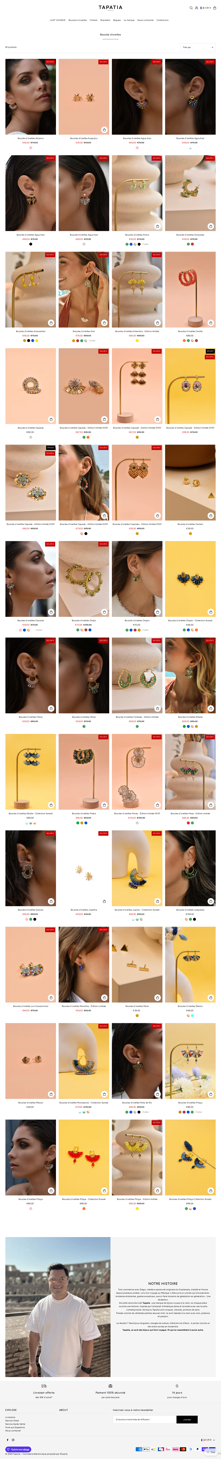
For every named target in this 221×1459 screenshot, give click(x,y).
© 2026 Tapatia (13, 1454)
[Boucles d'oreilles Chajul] (84, 579)
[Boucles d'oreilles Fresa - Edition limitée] (190, 772)
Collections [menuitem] (162, 20)
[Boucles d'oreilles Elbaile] (190, 675)
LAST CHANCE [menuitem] (58, 20)
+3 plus (38, 630)
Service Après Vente (15, 1424)
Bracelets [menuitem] (105, 20)
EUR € (207, 8)
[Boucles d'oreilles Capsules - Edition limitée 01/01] (137, 483)
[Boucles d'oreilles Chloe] (30, 675)
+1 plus (145, 244)
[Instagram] (13, 1440)
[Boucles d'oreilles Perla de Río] (137, 1061)
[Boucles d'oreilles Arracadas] (190, 193)
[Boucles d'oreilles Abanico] (30, 97)
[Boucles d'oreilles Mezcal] (30, 1061)
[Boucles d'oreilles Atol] (84, 290)
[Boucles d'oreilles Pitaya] (190, 1061)
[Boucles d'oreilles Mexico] (190, 965)
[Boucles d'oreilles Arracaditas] (30, 290)
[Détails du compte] (196, 7)
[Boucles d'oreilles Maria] (137, 965)
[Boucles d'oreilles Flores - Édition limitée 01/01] (137, 772)
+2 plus (91, 340)
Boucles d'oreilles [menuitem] (78, 20)
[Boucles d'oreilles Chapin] (137, 579)
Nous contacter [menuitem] (146, 20)
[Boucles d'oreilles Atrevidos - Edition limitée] (137, 290)
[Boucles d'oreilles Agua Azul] (137, 97)
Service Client (12, 1420)
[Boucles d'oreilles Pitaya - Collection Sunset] (84, 1158)
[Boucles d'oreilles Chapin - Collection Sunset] (190, 579)
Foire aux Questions (15, 1427)
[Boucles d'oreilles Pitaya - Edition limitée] (137, 1158)
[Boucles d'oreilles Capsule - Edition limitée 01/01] (84, 386)
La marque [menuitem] (129, 20)
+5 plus (198, 1112)
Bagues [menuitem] (117, 20)
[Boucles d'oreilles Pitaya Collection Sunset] (190, 1158)
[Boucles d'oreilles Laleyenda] (190, 868)
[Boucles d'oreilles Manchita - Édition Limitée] (84, 965)
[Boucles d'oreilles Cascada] (30, 579)
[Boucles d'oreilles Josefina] (84, 868)
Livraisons (10, 1417)
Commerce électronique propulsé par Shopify (45, 1454)
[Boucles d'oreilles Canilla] (190, 290)
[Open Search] (191, 7)
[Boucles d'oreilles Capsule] (30, 386)
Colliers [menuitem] (94, 20)
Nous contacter (13, 1430)
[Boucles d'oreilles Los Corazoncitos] (30, 965)
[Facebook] (7, 1440)
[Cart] (214, 7)
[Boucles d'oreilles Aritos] (137, 193)
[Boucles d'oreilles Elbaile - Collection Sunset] (30, 772)
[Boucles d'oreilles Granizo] (30, 868)
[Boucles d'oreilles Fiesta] (84, 772)
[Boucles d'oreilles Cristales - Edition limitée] (137, 675)
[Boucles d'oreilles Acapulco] (84, 97)
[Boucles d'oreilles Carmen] (190, 483)
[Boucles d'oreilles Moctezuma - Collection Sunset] (84, 1061)
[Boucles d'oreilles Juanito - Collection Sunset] (137, 868)
